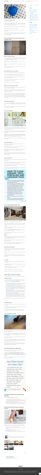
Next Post (26, 452)
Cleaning (9, 21)
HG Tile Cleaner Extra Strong (9, 293)
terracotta (17, 221)
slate (12, 221)
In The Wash (6, 1)
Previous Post (5, 452)
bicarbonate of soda (16, 333)
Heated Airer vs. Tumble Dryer (33, 26)
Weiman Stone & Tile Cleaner (9, 290)
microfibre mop (13, 102)
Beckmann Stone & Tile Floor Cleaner (10, 283)
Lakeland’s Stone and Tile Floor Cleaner (16, 287)
